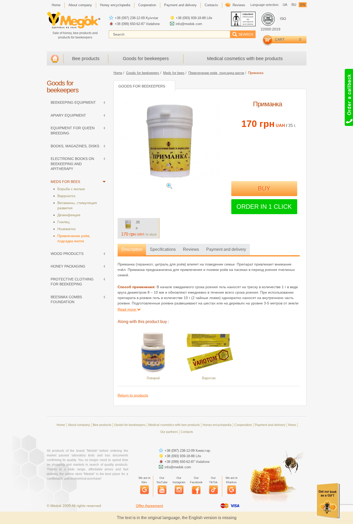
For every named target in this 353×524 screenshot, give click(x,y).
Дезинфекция (68, 215)
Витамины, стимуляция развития (77, 205)
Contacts (211, 5)
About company (80, 5)
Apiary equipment (68, 115)
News (292, 425)
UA (285, 5)
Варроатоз (66, 196)
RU (293, 5)
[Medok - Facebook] (196, 489)
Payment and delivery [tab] (226, 249)
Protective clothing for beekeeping (72, 281)
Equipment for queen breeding (73, 130)
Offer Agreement (149, 506)
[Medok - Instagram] (179, 489)
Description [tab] (131, 249)
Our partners (169, 432)
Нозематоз (66, 229)
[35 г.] (128, 224)
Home (56, 5)
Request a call (348, 97)
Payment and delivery (180, 5)
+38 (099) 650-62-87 (130, 24)
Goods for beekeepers (146, 58)
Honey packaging (68, 266)
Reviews (239, 5)
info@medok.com (189, 24)
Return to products (133, 395)
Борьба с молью (71, 189)
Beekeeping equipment (73, 102)
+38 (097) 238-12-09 (130, 18)
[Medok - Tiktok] (213, 489)
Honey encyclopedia (115, 5)
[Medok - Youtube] (162, 489)
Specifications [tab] (163, 249)
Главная (54, 58)
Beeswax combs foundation (66, 299)
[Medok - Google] (144, 489)
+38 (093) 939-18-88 (191, 18)
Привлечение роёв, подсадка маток (73, 238)
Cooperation (147, 5)
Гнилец (63, 222)
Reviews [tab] (191, 249)
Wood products (67, 254)
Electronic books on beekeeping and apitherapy (72, 164)
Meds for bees (65, 182)
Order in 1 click (264, 206)
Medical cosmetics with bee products (245, 58)
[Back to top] (334, 18)
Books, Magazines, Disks (75, 146)
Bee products (85, 58)
